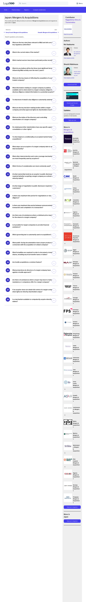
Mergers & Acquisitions (25, 17)
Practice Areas (16, 10)
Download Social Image (72, 104)
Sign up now (72, 120)
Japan (8, 17)
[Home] (9, 3)
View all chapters (72, 507)
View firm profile (68, 34)
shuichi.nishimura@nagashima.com (77, 73)
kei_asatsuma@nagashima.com (77, 53)
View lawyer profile (69, 58)
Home (5, 10)
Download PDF (72, 84)
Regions (26, 10)
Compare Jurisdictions (39, 10)
